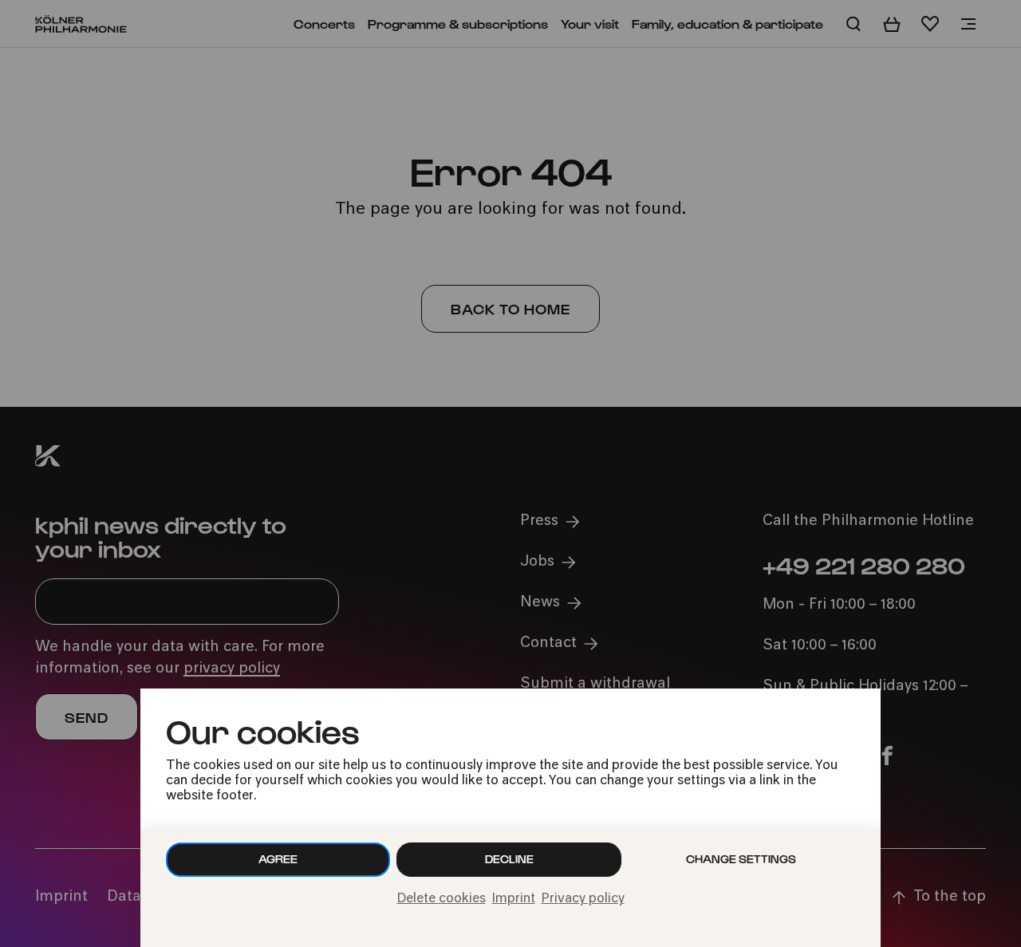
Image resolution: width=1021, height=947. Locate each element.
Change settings (741, 859)
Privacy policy (583, 899)
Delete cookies (441, 899)
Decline (509, 859)
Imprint (513, 899)
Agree (278, 859)
